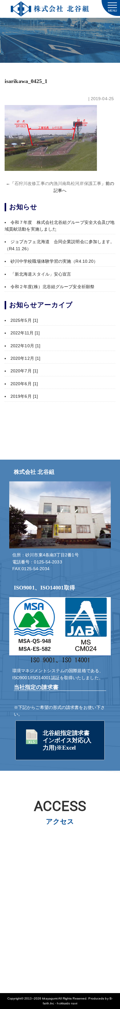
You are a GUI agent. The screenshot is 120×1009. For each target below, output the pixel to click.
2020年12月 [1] (25, 358)
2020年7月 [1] (24, 370)
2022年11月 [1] (25, 332)
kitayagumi (50, 998)
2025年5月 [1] (24, 320)
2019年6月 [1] (24, 396)
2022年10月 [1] (25, 345)
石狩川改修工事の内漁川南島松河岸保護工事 (57, 183)
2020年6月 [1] (24, 383)
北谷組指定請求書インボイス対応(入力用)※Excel (67, 740)
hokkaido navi (67, 1003)
